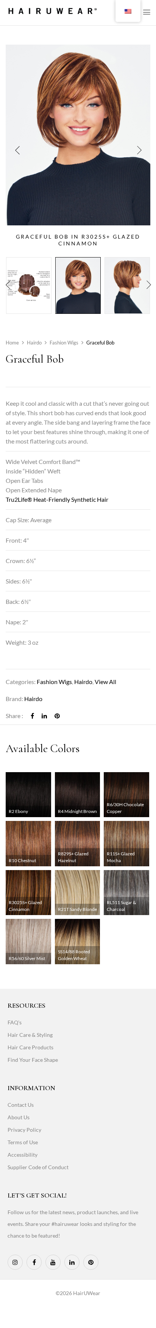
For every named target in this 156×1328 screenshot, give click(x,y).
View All (105, 681)
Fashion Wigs (64, 343)
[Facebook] (32, 715)
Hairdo (34, 343)
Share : (14, 715)
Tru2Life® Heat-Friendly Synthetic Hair (57, 499)
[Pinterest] (57, 715)
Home (12, 343)
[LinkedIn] (44, 715)
